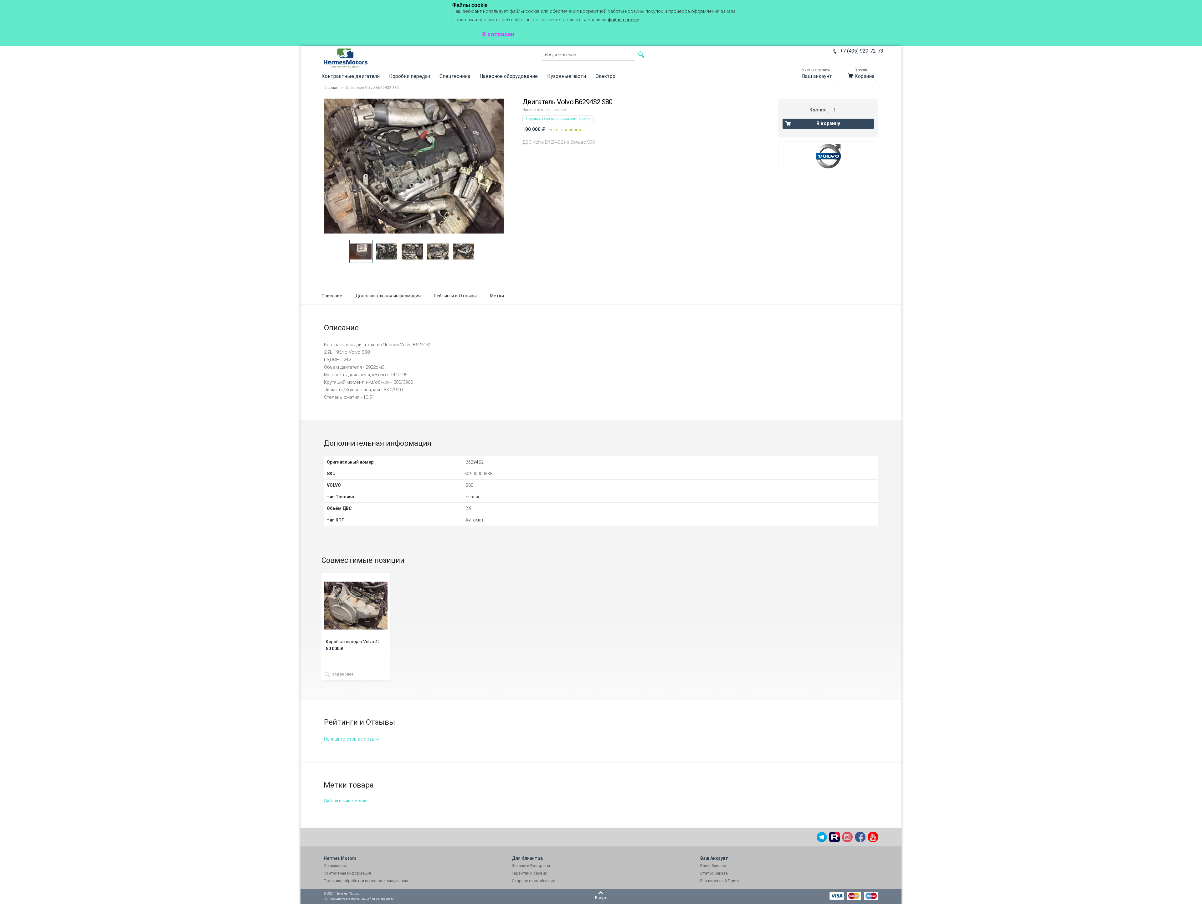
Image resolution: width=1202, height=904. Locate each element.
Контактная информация (347, 873)
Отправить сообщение (533, 880)
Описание (331, 296)
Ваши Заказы (713, 865)
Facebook (860, 837)
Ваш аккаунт (817, 75)
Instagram (847, 837)
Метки (497, 296)
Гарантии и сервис (529, 873)
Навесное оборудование (509, 76)
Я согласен (498, 34)
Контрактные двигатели (350, 76)
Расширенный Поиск (720, 880)
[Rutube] (834, 837)
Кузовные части (566, 76)
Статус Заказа (714, 873)
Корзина (864, 75)
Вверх (601, 897)
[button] (361, 251)
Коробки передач (409, 76)
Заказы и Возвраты (531, 865)
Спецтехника (454, 76)
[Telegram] (821, 837)
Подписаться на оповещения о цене (558, 118)
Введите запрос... (562, 54)
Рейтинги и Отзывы (455, 296)
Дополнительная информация (388, 296)
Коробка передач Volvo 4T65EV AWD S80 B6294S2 (356, 641)
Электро (605, 76)
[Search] (641, 54)
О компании (335, 865)
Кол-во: (817, 109)
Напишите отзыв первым (544, 110)
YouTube (873, 837)
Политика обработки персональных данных (366, 880)
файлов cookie (623, 20)
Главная (331, 87)
